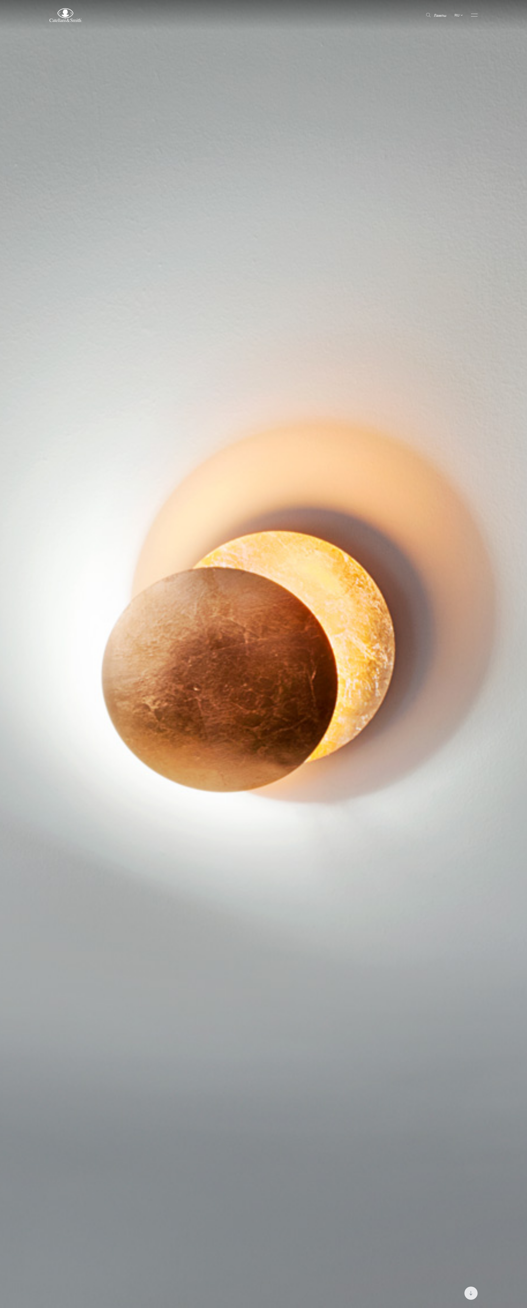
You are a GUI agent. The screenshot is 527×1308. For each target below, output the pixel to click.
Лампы (440, 15)
